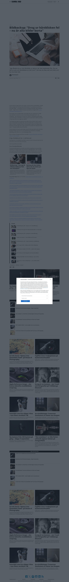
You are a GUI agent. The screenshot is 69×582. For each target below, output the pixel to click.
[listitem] (34, 295)
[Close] (51, 280)
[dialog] (34, 291)
